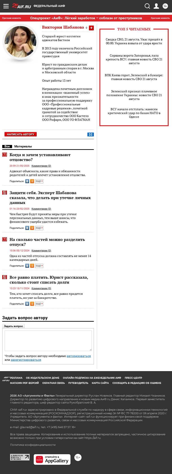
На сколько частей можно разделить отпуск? (47, 242)
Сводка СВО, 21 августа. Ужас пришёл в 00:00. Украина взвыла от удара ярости (134, 41)
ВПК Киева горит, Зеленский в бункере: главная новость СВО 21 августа (134, 77)
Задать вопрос (13, 326)
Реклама (16, 377)
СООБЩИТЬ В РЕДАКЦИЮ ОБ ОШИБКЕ (136, 383)
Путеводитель (78, 383)
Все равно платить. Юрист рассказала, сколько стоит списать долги (49, 279)
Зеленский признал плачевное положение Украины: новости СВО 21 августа (134, 95)
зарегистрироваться (26, 360)
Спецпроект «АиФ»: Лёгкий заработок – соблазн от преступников (86, 18)
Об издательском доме (42, 377)
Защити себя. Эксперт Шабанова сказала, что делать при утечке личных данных (50, 197)
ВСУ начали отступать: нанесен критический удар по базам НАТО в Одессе (134, 113)
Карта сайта (100, 383)
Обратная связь (53, 383)
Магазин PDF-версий (24, 383)
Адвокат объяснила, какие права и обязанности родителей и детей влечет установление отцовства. (48, 173)
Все (7, 146)
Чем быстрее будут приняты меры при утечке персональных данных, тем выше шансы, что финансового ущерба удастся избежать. (43, 218)
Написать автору (20, 134)
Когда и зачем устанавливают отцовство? (40, 157)
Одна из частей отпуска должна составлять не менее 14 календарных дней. (50, 258)
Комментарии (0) (41, 165)
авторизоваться (79, 356)
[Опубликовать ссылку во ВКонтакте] (27, 181)
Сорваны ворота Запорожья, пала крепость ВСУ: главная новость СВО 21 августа (134, 59)
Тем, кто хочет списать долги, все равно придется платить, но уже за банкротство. (46, 296)
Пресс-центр (133, 377)
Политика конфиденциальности (33, 444)
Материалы (23, 146)
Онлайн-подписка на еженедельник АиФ (92, 377)
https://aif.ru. (92, 438)
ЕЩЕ (39, 181)
